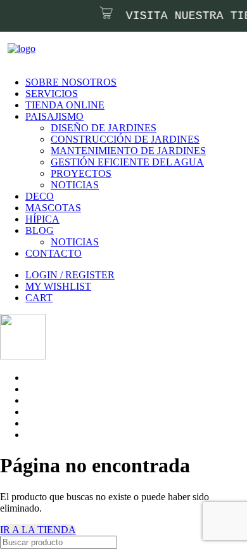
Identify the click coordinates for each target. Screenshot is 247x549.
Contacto (53, 253)
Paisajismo (54, 116)
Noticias (75, 184)
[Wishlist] (19, 72)
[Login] (11, 72)
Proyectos (81, 173)
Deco (39, 196)
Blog (39, 230)
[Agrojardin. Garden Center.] (109, 49)
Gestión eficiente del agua (127, 162)
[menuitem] (121, 94)
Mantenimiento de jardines (128, 150)
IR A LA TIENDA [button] (38, 529)
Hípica (42, 219)
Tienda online (64, 105)
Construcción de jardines (125, 139)
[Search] (4, 72)
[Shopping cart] (26, 72)
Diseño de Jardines (103, 127)
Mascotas (53, 207)
